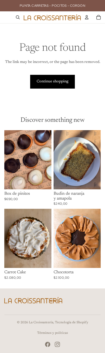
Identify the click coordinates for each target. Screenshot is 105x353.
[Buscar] (18, 17)
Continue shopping (52, 81)
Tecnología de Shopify (71, 322)
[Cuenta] (87, 17)
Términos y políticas (52, 333)
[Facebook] (47, 344)
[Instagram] (57, 344)
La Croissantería (41, 322)
